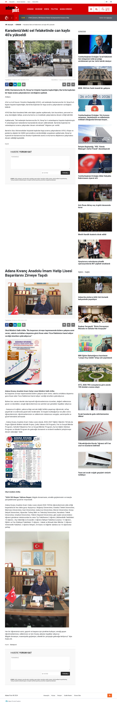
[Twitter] (11, 84)
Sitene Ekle (35, 2)
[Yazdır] (24, 84)
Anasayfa (10, 24)
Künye (53, 695)
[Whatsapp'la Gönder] (19, 84)
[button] (64, 84)
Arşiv (29, 2)
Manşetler (12, 2)
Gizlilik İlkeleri (68, 695)
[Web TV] (107, 2)
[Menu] (91, 9)
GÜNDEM (30, 9)
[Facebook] (7, 84)
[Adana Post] (14, 9)
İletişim (59, 695)
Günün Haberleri (21, 2)
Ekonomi (38, 9)
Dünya (46, 9)
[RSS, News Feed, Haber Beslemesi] (109, 695)
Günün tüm (105, 18)
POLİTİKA (54, 9)
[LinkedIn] (15, 84)
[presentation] (11, 18)
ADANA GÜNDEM (66, 9)
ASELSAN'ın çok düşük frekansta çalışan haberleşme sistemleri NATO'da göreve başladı (54, 18)
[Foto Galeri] (111, 2)
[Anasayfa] (6, 2)
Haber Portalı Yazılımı (14, 701)
